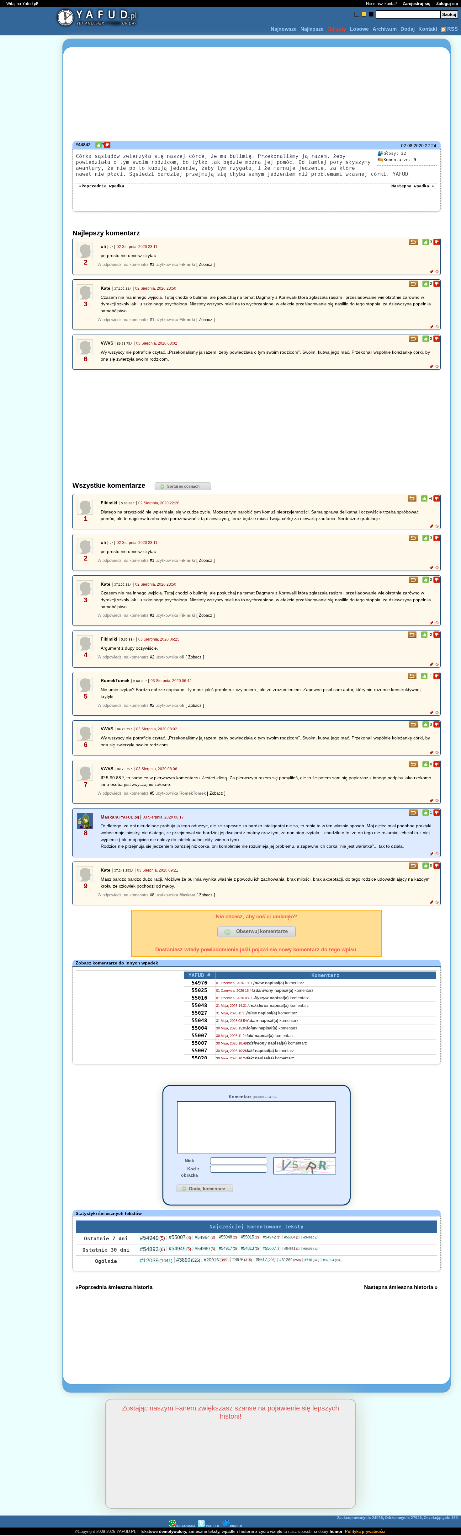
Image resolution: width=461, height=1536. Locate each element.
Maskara (110, 816)
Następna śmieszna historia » (400, 1287)
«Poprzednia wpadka (101, 186)
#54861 (291, 1248)
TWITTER (212, 1526)
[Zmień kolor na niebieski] (356, 14)
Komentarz (253, 1096)
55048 (199, 1005)
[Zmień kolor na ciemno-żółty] (364, 14)
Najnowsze (284, 29)
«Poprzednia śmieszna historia (114, 1287)
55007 (199, 1036)
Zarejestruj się (416, 3)
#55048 (228, 1237)
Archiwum (385, 29)
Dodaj (407, 29)
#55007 (180, 1237)
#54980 (205, 1248)
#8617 (266, 1259)
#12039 (156, 1260)
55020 (199, 1058)
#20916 (216, 1259)
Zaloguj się (447, 3)
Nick (189, 1160)
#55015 (250, 1237)
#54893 (152, 1249)
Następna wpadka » (412, 186)
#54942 (271, 1237)
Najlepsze (312, 29)
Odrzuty (336, 29)
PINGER (236, 1526)
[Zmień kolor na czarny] (371, 14)
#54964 (205, 1237)
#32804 (332, 1260)
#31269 (290, 1260)
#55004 (291, 1237)
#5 (152, 793)
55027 (199, 1013)
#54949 (152, 1238)
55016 (199, 998)
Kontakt (427, 29)
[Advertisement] (28, 768)
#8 (152, 895)
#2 (152, 657)
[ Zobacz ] (205, 264)
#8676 (242, 1259)
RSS (452, 29)
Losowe (359, 29)
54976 (199, 983)
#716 (312, 1260)
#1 (152, 264)
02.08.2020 (412, 145)
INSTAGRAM (185, 1526)
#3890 (188, 1260)
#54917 (228, 1248)
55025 (199, 990)
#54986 (310, 1237)
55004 (199, 1028)
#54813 (250, 1248)
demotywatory (172, 1531)
